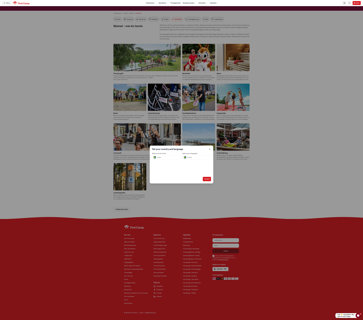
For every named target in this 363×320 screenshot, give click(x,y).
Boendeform (162, 3)
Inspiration (213, 3)
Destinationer (150, 3)
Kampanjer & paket (188, 3)
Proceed (206, 179)
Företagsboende (175, 3)
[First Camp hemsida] (21, 3)
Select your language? (190, 153)
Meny (8, 3)
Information (202, 3)
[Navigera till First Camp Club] (344, 3)
